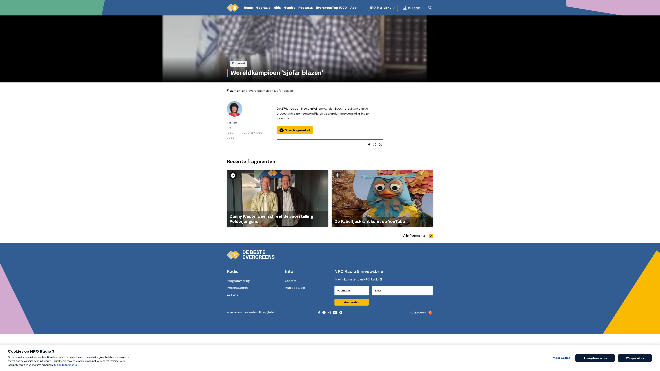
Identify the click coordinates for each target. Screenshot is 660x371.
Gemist (289, 7)
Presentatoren (237, 287)
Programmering (238, 281)
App (353, 7)
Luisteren (233, 294)
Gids (277, 7)
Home (248, 7)
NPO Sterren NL (380, 7)
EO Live (232, 123)
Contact (290, 281)
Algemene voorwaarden (242, 312)
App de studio (295, 287)
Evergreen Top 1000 (331, 7)
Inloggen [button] (414, 7)
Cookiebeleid (418, 312)
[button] (429, 8)
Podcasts (305, 7)
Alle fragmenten (415, 235)
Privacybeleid (267, 312)
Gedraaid (263, 7)
